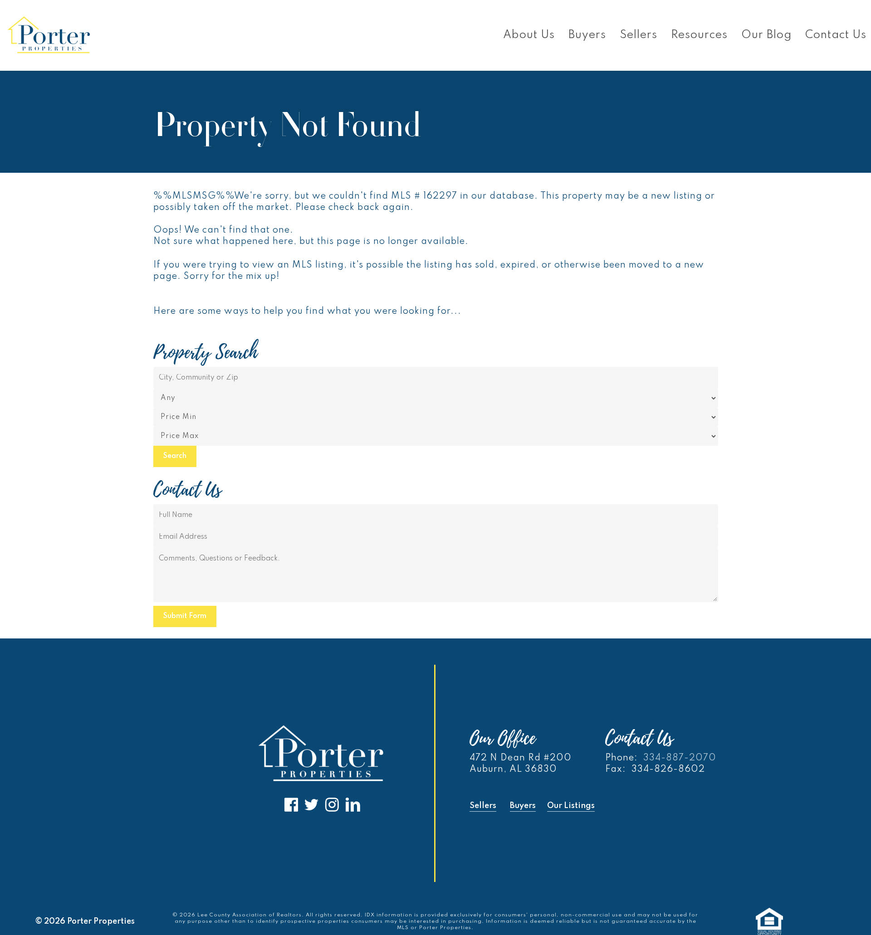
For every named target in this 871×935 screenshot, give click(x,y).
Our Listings (571, 806)
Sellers (483, 806)
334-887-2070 (679, 758)
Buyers (523, 806)
